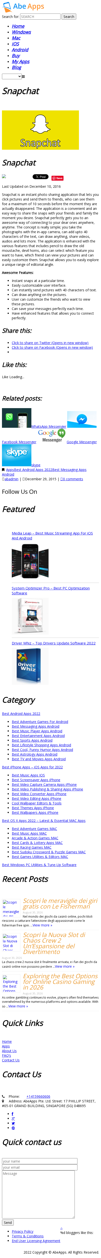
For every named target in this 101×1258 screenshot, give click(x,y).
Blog (16, 67)
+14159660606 (38, 1096)
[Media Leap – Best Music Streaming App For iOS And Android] (30, 562)
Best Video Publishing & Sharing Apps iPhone (47, 789)
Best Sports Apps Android (32, 740)
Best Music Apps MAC (29, 833)
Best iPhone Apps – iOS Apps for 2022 (32, 767)
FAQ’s (6, 1055)
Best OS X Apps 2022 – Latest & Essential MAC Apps (44, 820)
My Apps (20, 61)
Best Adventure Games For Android (40, 721)
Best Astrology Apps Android (34, 754)
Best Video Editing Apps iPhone (36, 798)
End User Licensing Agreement (36, 1240)
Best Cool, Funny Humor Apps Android (42, 749)
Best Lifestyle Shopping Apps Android (41, 745)
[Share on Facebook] (4, 177)
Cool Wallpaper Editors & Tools (37, 803)
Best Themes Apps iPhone (33, 807)
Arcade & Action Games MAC (35, 838)
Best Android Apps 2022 (33, 469)
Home (18, 26)
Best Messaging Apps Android (35, 726)
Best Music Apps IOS (28, 775)
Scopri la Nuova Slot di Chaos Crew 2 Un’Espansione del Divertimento (54, 943)
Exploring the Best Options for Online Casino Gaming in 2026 (60, 981)
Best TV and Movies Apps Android (39, 759)
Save (59, 178)
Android (20, 50)
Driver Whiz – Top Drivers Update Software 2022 (54, 643)
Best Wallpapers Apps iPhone (35, 812)
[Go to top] (61, 1228)
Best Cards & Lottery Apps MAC (37, 842)
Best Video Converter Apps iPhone (39, 793)
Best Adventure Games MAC (34, 828)
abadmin (11, 479)
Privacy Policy (22, 1231)
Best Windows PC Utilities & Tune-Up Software (39, 864)
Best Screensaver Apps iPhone (36, 779)
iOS (15, 44)
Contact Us (11, 1060)
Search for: (10, 16)
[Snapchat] (23, 11)
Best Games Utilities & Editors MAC (40, 856)
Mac (16, 38)
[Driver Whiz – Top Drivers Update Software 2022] (30, 667)
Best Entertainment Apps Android (38, 735)
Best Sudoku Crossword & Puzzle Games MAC (49, 852)
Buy (16, 55)
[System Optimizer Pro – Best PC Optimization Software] (30, 617)
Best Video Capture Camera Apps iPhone (44, 784)
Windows (21, 32)
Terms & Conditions (28, 1236)
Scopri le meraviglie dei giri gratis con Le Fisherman (60, 903)
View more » (42, 925)
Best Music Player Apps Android (37, 731)
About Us (9, 1050)
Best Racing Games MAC (31, 847)
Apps (10, 469)
